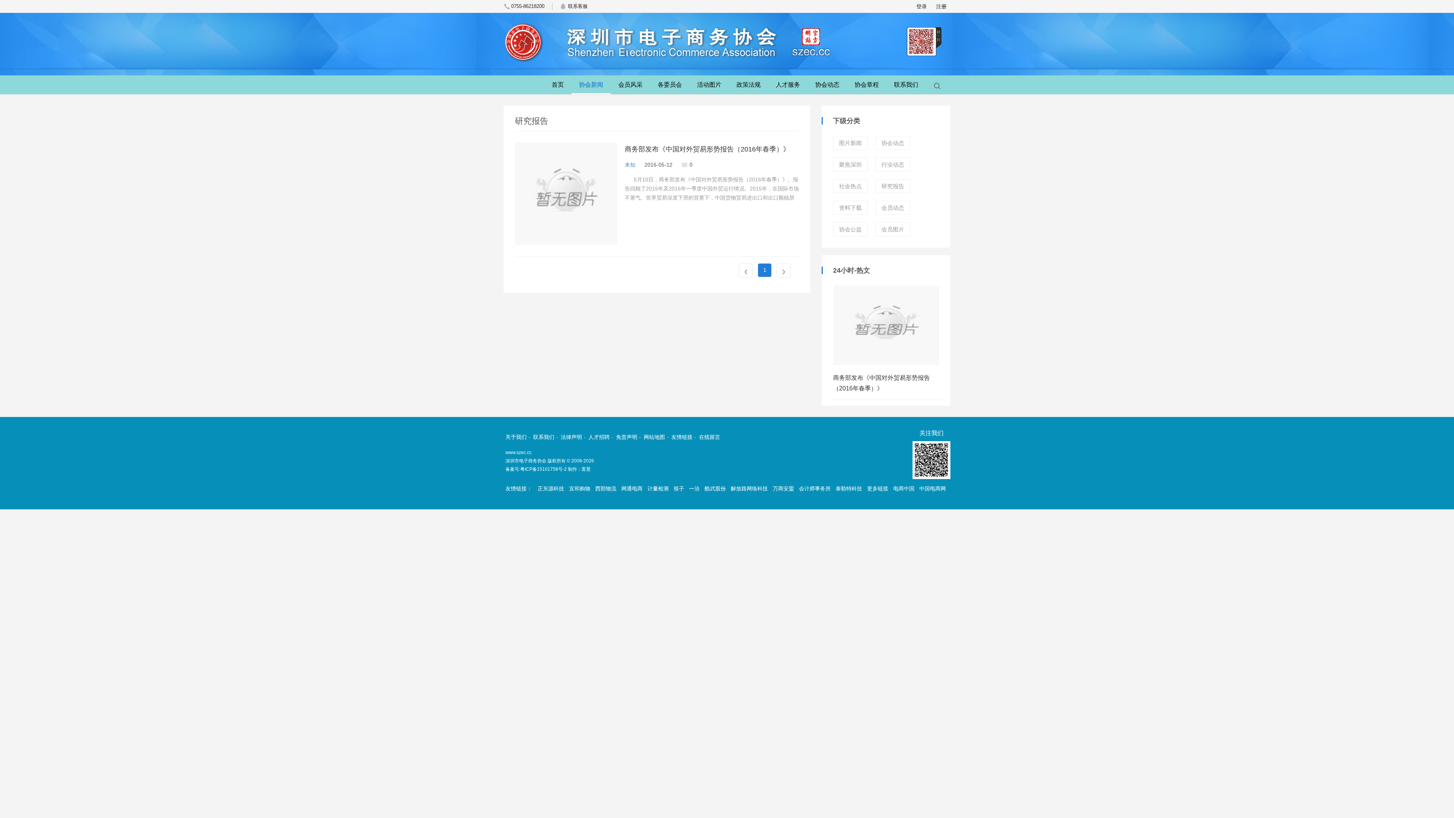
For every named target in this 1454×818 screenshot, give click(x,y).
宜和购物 (579, 488)
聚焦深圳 (850, 164)
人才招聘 (599, 437)
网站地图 (654, 437)
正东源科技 (551, 488)
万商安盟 (783, 488)
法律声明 (571, 437)
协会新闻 (591, 84)
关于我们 (516, 437)
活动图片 (709, 84)
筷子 (679, 488)
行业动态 (892, 164)
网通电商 (632, 488)
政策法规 (748, 84)
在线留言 (709, 437)
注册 (941, 6)
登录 (921, 6)
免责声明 (626, 437)
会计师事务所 (815, 488)
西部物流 (605, 488)
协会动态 (827, 84)
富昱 (586, 469)
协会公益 (850, 229)
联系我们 (906, 84)
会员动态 (892, 207)
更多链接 (877, 488)
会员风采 (630, 84)
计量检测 (658, 488)
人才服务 (788, 84)
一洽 (694, 488)
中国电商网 (932, 488)
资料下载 (850, 207)
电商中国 (903, 488)
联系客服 (578, 6)
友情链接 (682, 437)
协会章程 (867, 84)
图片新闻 (850, 143)
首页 (558, 84)
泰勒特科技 (849, 488)
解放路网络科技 (749, 488)
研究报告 (892, 186)
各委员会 (670, 84)
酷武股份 (715, 488)
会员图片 (892, 229)
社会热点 (850, 186)
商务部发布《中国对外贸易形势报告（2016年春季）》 (707, 149)
